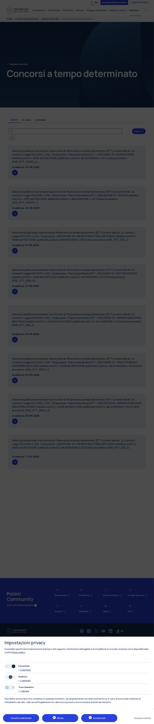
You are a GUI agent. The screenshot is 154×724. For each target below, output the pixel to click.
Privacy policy (18, 652)
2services (24, 669)
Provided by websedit (142, 718)
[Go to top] (150, 720)
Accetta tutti (99, 718)
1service (23, 691)
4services (24, 680)
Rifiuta (60, 718)
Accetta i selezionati (21, 718)
